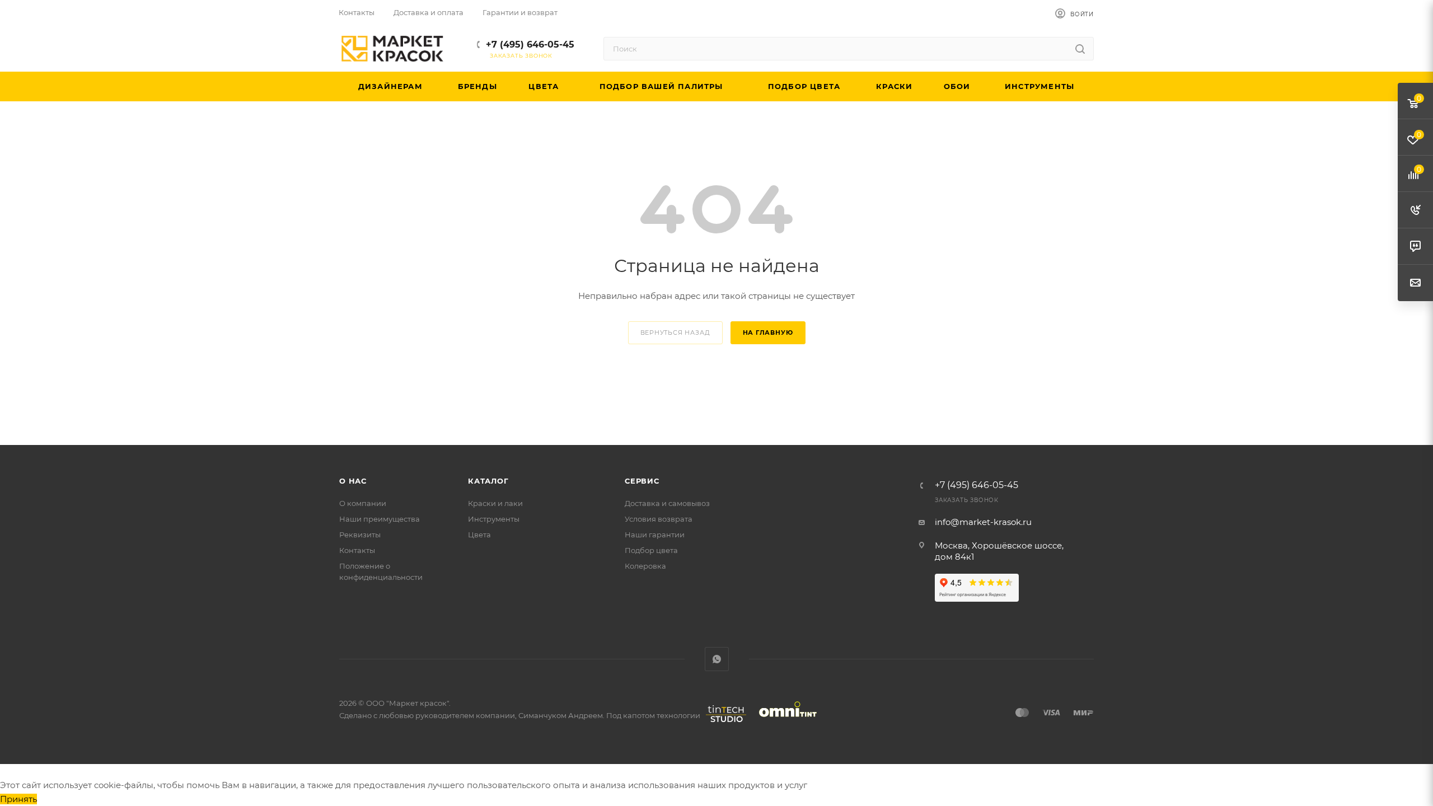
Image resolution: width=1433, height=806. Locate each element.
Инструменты (493, 518)
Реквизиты (360, 534)
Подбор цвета (651, 550)
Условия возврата (658, 518)
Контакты (357, 550)
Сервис (642, 480)
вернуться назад (675, 332)
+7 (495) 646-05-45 (530, 44)
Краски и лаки (495, 503)
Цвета (479, 534)
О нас (353, 480)
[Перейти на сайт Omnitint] (784, 722)
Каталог (488, 480)
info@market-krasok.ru (983, 522)
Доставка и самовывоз (667, 503)
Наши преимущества (379, 518)
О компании (362, 503)
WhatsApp (717, 659)
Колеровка (645, 565)
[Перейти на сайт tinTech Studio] (723, 722)
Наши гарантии (655, 534)
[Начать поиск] (1080, 48)
